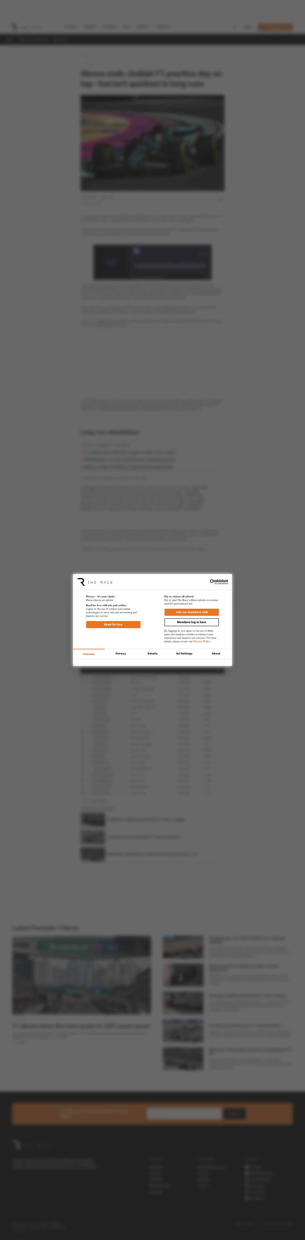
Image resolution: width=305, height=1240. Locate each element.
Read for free (113, 624)
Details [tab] (153, 653)
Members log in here (191, 622)
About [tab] (216, 653)
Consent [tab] (89, 654)
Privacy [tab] (121, 653)
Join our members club (192, 612)
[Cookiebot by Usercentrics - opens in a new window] (212, 581)
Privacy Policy (201, 641)
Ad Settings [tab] (184, 653)
